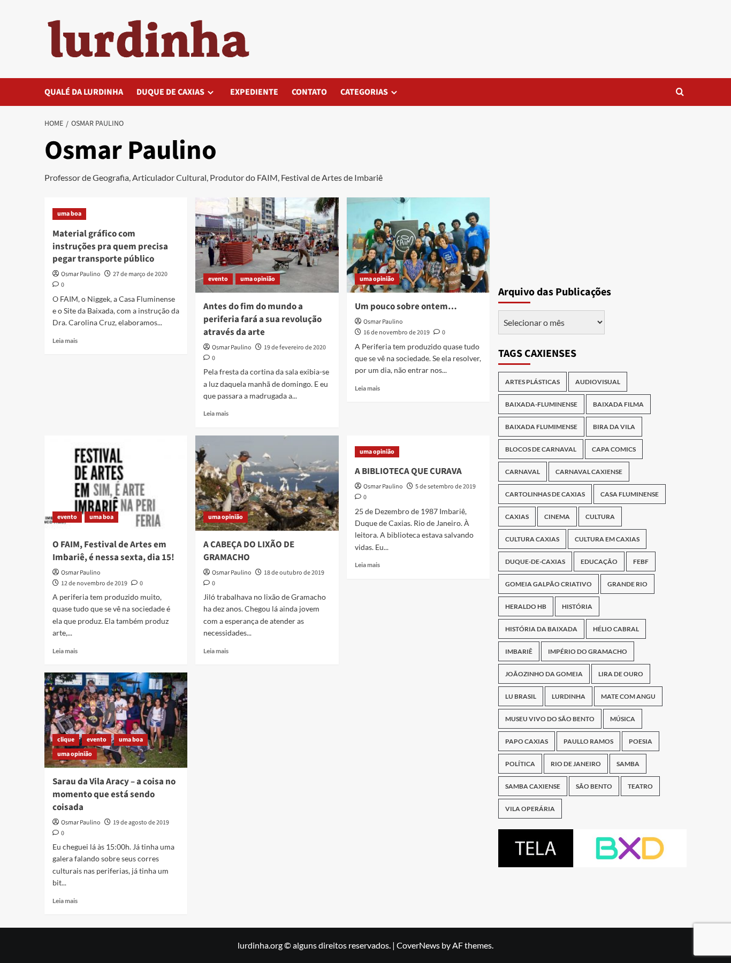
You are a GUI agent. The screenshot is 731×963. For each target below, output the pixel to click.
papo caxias (526, 741)
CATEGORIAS (364, 92)
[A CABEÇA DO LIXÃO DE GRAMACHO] (266, 483)
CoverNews (418, 945)
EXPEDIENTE (254, 92)
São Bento (594, 786)
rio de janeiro (576, 764)
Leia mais (65, 341)
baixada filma (618, 404)
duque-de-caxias (535, 561)
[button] (680, 91)
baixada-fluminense (541, 404)
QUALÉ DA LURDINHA (83, 92)
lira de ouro (620, 674)
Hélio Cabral (616, 629)
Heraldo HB (525, 606)
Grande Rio (627, 584)
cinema (557, 517)
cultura (600, 517)
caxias (517, 517)
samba (627, 764)
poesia (640, 741)
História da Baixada (541, 629)
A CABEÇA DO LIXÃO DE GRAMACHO (248, 551)
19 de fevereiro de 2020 (295, 347)
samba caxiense (532, 786)
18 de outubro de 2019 (294, 572)
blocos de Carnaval (540, 449)
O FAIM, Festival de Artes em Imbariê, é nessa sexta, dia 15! (113, 551)
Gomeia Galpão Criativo (548, 584)
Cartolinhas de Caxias (545, 494)
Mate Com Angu (628, 696)
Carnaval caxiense (588, 472)
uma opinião (257, 279)
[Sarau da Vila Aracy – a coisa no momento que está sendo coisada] (115, 720)
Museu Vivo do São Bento (550, 719)
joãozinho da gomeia (544, 674)
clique (65, 739)
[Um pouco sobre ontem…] (418, 245)
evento (218, 279)
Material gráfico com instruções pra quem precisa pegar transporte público (110, 246)
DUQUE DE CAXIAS (170, 92)
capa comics (614, 449)
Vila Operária (530, 809)
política (520, 764)
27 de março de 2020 (140, 274)
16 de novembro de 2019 (396, 332)
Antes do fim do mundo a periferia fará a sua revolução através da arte (262, 319)
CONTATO (309, 92)
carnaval (522, 472)
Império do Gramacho (587, 651)
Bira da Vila (614, 427)
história (577, 606)
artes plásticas (532, 382)
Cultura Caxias (532, 539)
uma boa (69, 213)
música (622, 719)
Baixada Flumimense (541, 427)
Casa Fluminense (629, 494)
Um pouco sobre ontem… (406, 306)
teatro (640, 786)
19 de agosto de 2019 (141, 822)
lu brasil (520, 696)
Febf (641, 561)
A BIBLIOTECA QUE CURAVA (408, 471)
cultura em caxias (607, 539)
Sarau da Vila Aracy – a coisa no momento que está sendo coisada (114, 794)
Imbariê (518, 651)
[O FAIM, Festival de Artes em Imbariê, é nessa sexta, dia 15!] (115, 483)
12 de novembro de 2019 (94, 583)
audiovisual (597, 382)
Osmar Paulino (81, 274)
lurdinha (568, 696)
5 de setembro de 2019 (445, 486)
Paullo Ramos (588, 741)
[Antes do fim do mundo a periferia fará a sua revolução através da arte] (266, 245)
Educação (599, 561)
